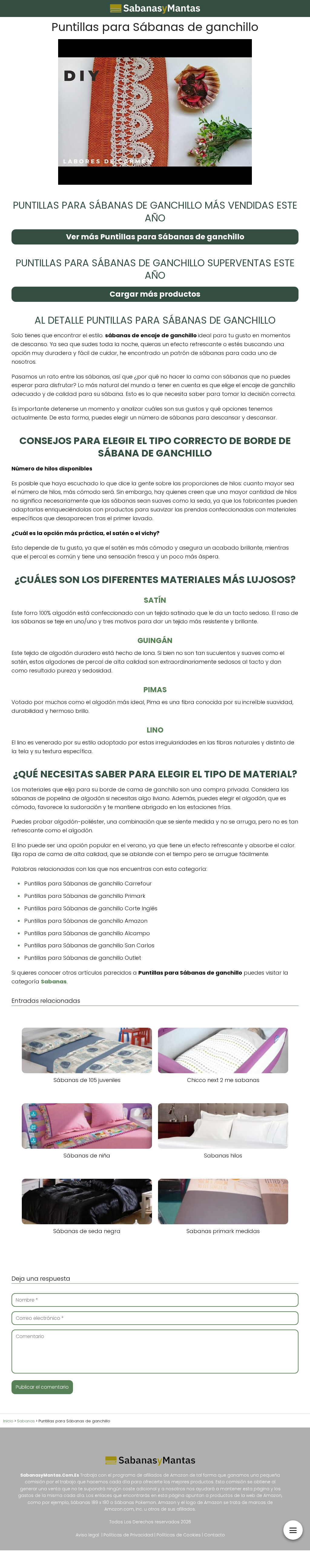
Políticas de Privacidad (128, 1535)
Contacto (214, 1535)
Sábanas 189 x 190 (90, 1502)
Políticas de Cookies (179, 1535)
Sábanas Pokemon (135, 1502)
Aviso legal (87, 1535)
